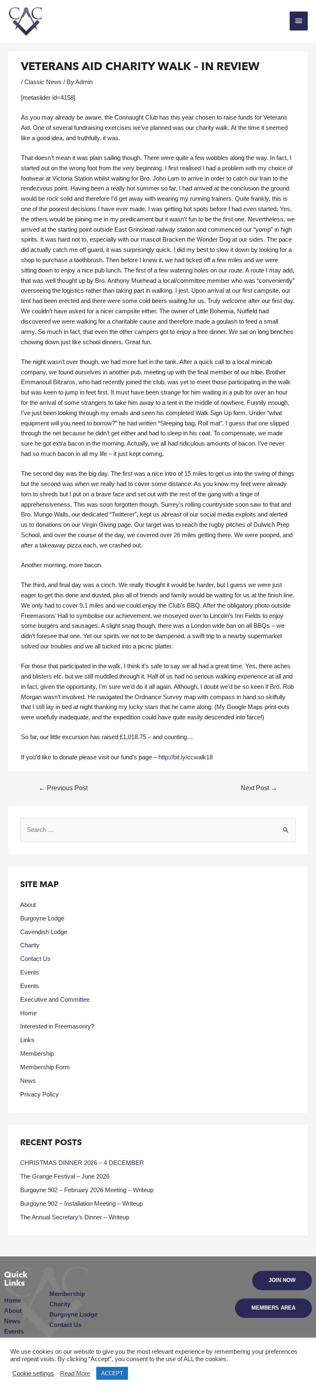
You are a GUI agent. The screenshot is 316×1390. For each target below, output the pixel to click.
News (28, 1081)
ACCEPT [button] (112, 1373)
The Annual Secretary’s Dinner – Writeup (74, 1217)
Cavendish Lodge (43, 932)
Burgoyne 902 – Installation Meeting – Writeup (81, 1203)
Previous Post (63, 787)
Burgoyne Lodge (42, 918)
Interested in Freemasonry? (57, 1026)
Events (29, 972)
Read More (75, 1373)
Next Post (259, 787)
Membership (37, 1053)
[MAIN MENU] (299, 21)
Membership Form (45, 1067)
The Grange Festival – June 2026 (64, 1176)
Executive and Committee (55, 999)
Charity (30, 945)
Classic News (43, 82)
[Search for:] (158, 829)
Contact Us (35, 959)
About (28, 905)
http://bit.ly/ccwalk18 (185, 757)
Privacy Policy (39, 1094)
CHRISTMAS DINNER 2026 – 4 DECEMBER (82, 1163)
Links (27, 1040)
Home (28, 1013)
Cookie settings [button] (33, 1373)
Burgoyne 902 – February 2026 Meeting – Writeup (86, 1190)
